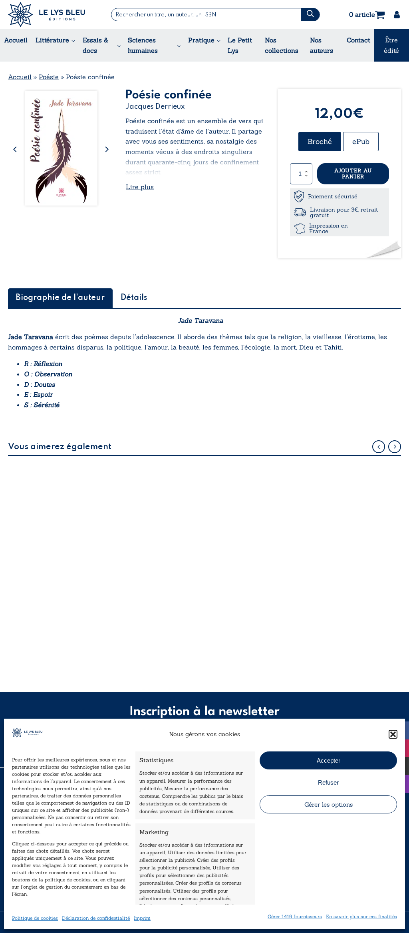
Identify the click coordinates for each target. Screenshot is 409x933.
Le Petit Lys (240, 45)
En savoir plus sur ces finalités (361, 916)
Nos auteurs (321, 45)
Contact (358, 40)
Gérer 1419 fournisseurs (295, 916)
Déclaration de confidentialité (96, 918)
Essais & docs (95, 45)
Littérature (52, 40)
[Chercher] (310, 14)
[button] (393, 734)
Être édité (391, 45)
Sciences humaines (143, 45)
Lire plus (140, 187)
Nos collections (281, 45)
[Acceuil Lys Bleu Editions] (46, 14)
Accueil (16, 40)
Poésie (49, 77)
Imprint (142, 918)
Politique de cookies (35, 918)
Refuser (328, 782)
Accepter (328, 760)
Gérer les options (328, 804)
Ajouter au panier (353, 173)
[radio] (319, 141)
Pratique (201, 40)
